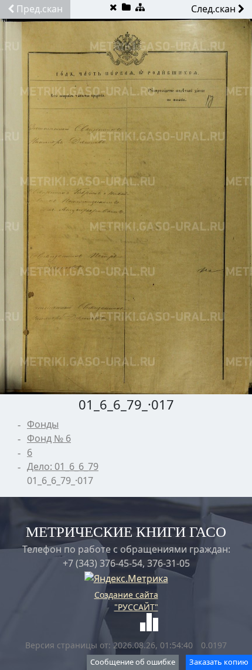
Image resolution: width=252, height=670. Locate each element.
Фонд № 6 (49, 438)
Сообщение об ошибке (132, 662)
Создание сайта (126, 594)
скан (39, 8)
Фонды (43, 424)
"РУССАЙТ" (136, 607)
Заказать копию (218, 662)
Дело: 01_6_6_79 (62, 466)
